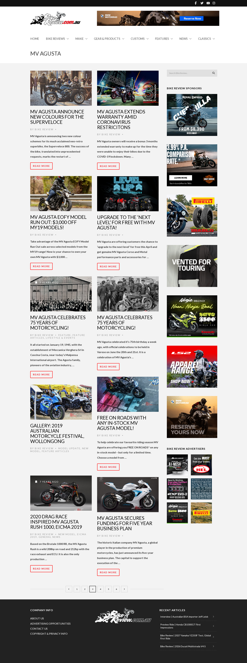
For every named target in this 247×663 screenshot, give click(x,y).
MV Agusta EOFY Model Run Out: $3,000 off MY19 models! (58, 222)
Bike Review (44, 129)
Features (162, 38)
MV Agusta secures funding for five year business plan (124, 523)
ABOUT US (37, 618)
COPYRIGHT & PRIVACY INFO (49, 633)
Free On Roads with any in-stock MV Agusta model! (121, 423)
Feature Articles (55, 451)
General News (49, 536)
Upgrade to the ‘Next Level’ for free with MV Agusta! (126, 222)
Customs (138, 38)
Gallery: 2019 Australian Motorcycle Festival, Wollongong (57, 433)
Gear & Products (107, 38)
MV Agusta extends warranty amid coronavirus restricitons (121, 119)
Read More (41, 165)
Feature (64, 335)
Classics (204, 38)
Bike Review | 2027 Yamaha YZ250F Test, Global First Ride (185, 637)
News (183, 38)
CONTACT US (39, 628)
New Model (66, 534)
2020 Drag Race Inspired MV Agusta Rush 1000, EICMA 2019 (56, 522)
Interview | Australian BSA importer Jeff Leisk (184, 616)
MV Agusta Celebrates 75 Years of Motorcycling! (58, 322)
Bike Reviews (55, 38)
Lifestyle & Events (60, 337)
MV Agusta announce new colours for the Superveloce (57, 117)
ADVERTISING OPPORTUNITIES (50, 623)
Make (79, 38)
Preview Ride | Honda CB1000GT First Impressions (180, 626)
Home (34, 38)
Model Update (69, 448)
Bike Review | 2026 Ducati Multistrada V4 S (183, 646)
